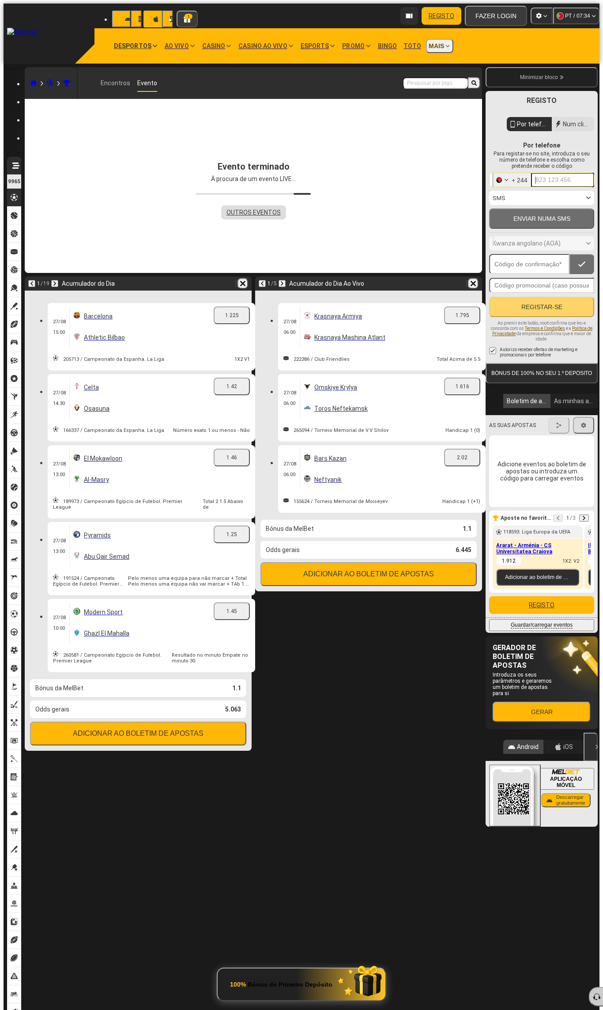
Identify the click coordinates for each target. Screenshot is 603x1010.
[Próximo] (54, 283)
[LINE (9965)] (33, 83)
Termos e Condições (545, 328)
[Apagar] (242, 283)
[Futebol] (50, 83)
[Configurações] (542, 16)
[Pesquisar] (474, 83)
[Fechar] (591, 747)
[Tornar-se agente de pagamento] (409, 16)
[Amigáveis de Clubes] (66, 83)
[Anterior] (31, 283)
